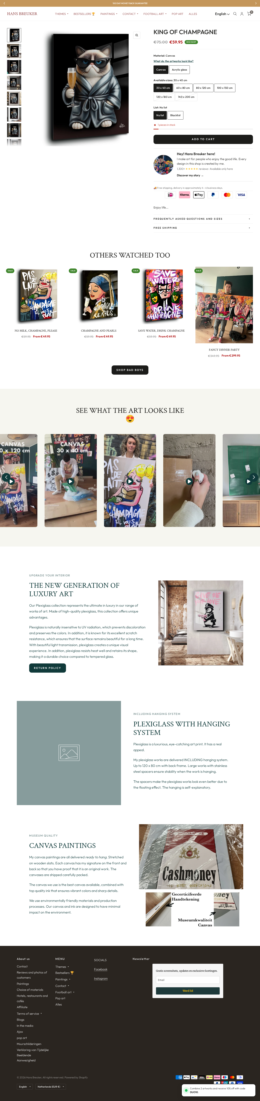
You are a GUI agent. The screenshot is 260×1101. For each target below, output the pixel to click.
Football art (153, 14)
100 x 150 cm (225, 87)
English (221, 14)
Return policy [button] (47, 668)
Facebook (100, 969)
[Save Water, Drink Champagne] (161, 295)
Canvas (161, 69)
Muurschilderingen (29, 1044)
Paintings (107, 14)
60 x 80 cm (183, 87)
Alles (193, 14)
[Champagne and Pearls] (98, 295)
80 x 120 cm (203, 87)
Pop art (177, 14)
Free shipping (165, 227)
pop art (22, 1038)
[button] (6, 477)
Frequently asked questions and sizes (188, 218)
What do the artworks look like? (173, 61)
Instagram (101, 978)
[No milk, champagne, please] (36, 295)
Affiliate (22, 1007)
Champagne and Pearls (98, 331)
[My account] (241, 14)
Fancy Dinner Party (224, 350)
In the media (25, 1025)
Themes (60, 14)
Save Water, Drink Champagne (161, 331)
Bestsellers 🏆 (84, 14)
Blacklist (175, 115)
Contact (129, 14)
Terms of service (28, 1013)
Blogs (20, 1019)
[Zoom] (136, 35)
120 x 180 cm (164, 97)
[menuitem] (61, 14)
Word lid (188, 990)
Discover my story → (190, 175)
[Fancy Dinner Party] (224, 305)
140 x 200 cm (186, 97)
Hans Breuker (22, 14)
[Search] (235, 14)
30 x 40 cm (163, 87)
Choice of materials (30, 990)
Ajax (20, 1031)
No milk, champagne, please (36, 331)
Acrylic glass (179, 69)
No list (160, 115)
